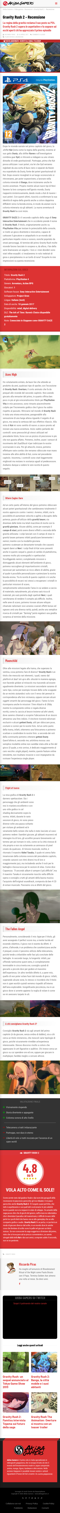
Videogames (18, 9)
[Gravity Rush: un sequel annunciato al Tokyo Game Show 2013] (16, 1371)
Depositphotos (40, 1491)
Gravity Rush (10, 1254)
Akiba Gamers (8, 9)
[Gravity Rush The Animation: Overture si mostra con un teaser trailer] (44, 1412)
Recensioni (29, 9)
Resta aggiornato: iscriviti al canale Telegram (23, 41)
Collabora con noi (13, 1503)
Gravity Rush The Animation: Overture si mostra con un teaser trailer (43, 1422)
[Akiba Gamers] (18, 5)
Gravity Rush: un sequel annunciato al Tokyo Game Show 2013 (15, 1382)
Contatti (45, 1508)
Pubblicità (18, 1508)
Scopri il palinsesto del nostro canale (30, 1303)
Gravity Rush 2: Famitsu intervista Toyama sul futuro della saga (14, 1422)
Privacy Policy (32, 1503)
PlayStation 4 (10, 37)
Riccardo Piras (10, 34)
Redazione (32, 1508)
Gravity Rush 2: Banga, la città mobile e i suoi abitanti (40, 1382)
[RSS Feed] (23, 1498)
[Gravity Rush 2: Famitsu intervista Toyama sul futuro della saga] (16, 1412)
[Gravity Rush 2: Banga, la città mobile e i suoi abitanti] (44, 1371)
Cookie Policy (48, 1503)
